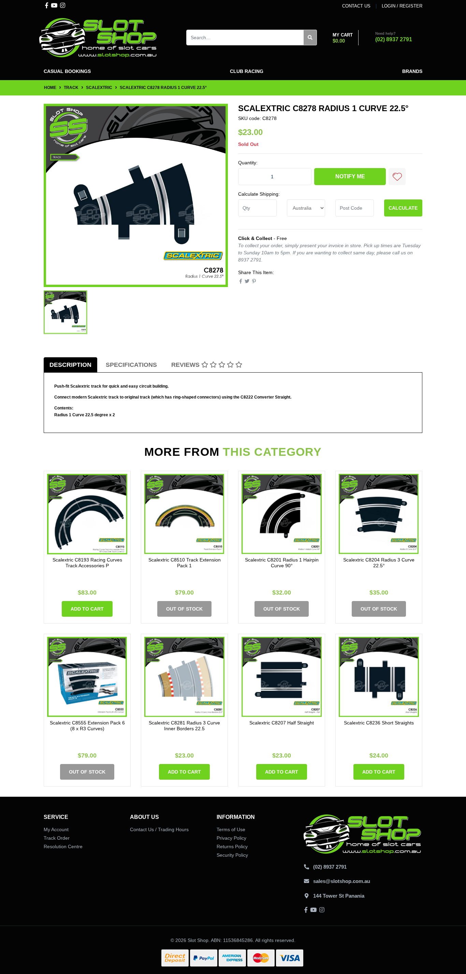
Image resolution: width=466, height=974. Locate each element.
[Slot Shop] (98, 37)
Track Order (57, 838)
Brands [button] (412, 71)
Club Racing (246, 71)
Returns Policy (232, 846)
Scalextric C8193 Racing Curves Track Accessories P (87, 562)
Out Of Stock (184, 609)
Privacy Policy (231, 838)
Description (70, 364)
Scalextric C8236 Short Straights (379, 722)
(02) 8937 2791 (393, 39)
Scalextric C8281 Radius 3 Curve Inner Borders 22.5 (184, 725)
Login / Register (402, 6)
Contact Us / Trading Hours (159, 829)
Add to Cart (87, 609)
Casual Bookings (67, 71)
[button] (397, 176)
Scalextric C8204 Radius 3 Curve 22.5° (378, 562)
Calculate (403, 208)
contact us (356, 6)
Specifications (131, 364)
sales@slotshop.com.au (341, 881)
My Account (56, 829)
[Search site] (310, 37)
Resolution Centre (63, 846)
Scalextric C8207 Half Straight (281, 722)
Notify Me (350, 176)
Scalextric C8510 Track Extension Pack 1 (184, 562)
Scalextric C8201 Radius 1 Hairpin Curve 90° (282, 562)
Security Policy (232, 855)
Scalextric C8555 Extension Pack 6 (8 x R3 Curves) (87, 725)
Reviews (186, 364)
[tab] (70, 365)
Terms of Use (231, 829)
